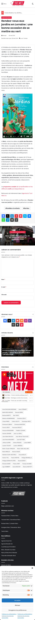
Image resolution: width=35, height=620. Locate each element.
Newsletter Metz (16, 527)
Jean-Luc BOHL (18, 433)
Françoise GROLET (17, 427)
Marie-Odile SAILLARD (23, 448)
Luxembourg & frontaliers (8, 546)
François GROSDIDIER (8, 430)
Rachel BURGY (22, 460)
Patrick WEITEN (15, 457)
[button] (32, 568)
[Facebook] (3, 216)
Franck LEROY (6, 427)
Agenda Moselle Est (7, 543)
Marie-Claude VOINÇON (8, 448)
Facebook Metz (5, 515)
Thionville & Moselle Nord (8, 555)
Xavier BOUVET (17, 466)
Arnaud (4, 35)
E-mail (3, 287)
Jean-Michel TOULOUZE (22, 436)
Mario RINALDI (6, 451)
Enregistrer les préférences (17, 610)
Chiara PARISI (5, 421)
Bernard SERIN (19, 412)
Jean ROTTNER (21, 439)
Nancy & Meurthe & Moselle (9, 552)
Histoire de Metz (6, 565)
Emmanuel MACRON (20, 424)
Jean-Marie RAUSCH (7, 436)
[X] (8, 216)
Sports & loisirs (6, 17)
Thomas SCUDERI (26, 463)
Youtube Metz (5, 519)
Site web (3, 294)
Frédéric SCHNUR (20, 430)
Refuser (17, 605)
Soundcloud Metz (15, 519)
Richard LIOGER (6, 463)
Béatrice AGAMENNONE (8, 418)
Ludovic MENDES (17, 445)
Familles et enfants (13, 208)
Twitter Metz (14, 515)
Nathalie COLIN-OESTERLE (9, 454)
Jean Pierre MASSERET (8, 439)
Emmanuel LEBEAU (7, 424)
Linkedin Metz (14, 523)
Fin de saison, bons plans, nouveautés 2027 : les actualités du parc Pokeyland (17, 237)
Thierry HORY (16, 463)
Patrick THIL (5, 457)
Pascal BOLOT (22, 454)
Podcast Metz (5, 523)
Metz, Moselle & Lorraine (8, 549)
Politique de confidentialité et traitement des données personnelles (9, 615)
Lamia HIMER (27, 442)
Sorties (26, 208)
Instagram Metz (5, 527)
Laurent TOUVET (6, 445)
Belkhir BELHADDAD (7, 412)
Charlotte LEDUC (21, 418)
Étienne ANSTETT (27, 466)
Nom (3, 279)
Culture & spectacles (17, 232)
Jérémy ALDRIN (6, 442)
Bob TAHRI (16, 415)
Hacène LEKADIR (6, 433)
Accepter (17, 600)
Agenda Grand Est (6, 541)
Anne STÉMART (23, 409)
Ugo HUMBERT (6, 466)
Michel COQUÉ (16, 451)
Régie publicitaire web (7, 506)
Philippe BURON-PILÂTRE (9, 460)
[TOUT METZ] (17, 3)
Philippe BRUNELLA (27, 457)
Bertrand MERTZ (6, 415)
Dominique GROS (26, 421)
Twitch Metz (4, 531)
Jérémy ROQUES (17, 442)
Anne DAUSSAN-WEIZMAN (9, 409)
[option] (17, 236)
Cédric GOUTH (15, 421)
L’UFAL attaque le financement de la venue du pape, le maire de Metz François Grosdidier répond (15, 353)
